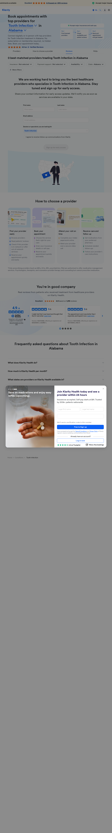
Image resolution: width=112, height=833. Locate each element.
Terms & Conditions (81, 431)
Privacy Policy (94, 431)
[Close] (103, 388)
